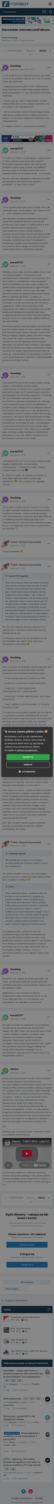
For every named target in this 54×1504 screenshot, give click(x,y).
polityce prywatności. (27, 750)
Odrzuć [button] (28, 764)
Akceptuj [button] (28, 757)
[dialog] (27, 752)
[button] (27, 771)
